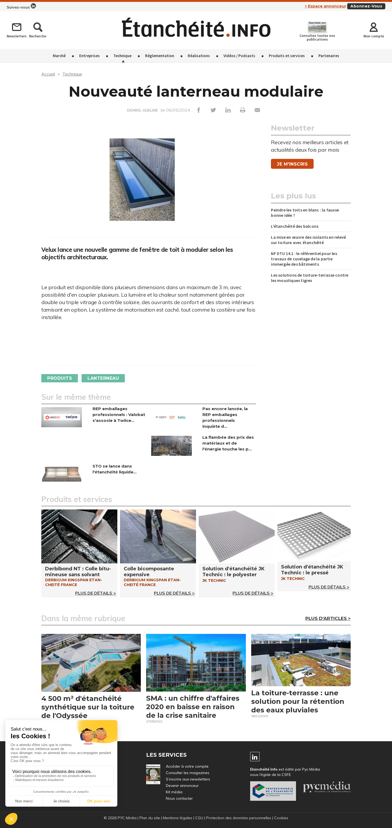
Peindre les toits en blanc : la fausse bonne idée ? (305, 212)
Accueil (48, 74)
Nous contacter (179, 798)
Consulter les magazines (187, 772)
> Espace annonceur (325, 6)
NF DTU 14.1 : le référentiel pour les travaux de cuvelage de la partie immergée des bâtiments (304, 259)
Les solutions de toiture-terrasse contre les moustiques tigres (309, 277)
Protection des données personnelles (238, 817)
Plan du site (149, 817)
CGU (199, 817)
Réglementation (159, 55)
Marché (59, 55)
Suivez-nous (19, 7)
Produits (59, 378)
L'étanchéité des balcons (294, 226)
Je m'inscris (292, 164)
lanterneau (103, 378)
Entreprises (89, 55)
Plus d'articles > (328, 618)
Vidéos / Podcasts (239, 55)
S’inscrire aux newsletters (188, 779)
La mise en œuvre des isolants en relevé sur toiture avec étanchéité (308, 239)
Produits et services (287, 55)
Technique (122, 55)
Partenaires (328, 55)
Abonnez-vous (366, 6)
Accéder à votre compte (187, 766)
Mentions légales (177, 817)
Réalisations (199, 55)
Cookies (281, 817)
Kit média (174, 792)
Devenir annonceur (182, 785)
